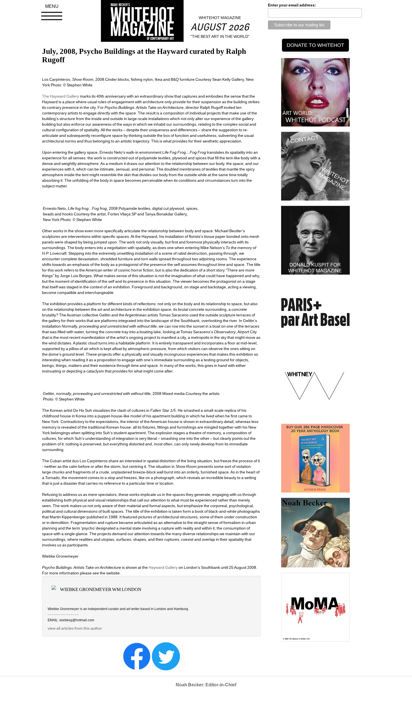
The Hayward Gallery (60, 96)
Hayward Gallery (164, 567)
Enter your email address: (292, 5)
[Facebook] (137, 656)
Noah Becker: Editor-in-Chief (206, 684)
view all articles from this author (75, 628)
